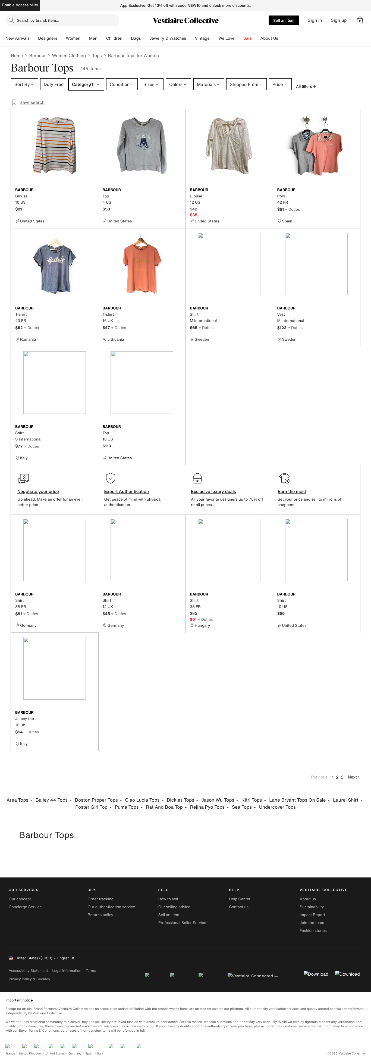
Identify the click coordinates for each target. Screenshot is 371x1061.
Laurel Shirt (345, 800)
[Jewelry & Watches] (190, 38)
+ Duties (292, 209)
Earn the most (292, 491)
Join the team (312, 923)
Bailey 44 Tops (52, 800)
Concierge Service (25, 907)
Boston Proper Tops (96, 800)
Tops (97, 55)
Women (73, 38)
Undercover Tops (277, 807)
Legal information (66, 970)
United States (55, 1053)
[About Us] (282, 38)
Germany (74, 1053)
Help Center (239, 899)
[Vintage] (214, 38)
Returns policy (100, 915)
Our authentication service (111, 907)
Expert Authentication (126, 491)
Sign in (315, 20)
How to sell (168, 899)
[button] (360, 20)
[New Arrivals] (34, 38)
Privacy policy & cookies (29, 979)
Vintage (202, 38)
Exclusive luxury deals (213, 491)
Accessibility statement (28, 970)
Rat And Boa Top (164, 807)
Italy (100, 1053)
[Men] (102, 38)
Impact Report (312, 915)
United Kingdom (30, 1053)
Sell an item (283, 20)
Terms (91, 970)
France (10, 1053)
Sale (247, 38)
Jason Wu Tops (218, 800)
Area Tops (17, 800)
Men (93, 38)
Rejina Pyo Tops (207, 807)
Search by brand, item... (38, 20)
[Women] (85, 38)
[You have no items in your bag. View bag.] (360, 20)
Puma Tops (127, 807)
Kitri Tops (251, 800)
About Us (269, 38)
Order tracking (100, 899)
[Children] (126, 38)
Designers (47, 38)
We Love (226, 38)
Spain (89, 1053)
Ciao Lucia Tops (142, 800)
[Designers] (61, 38)
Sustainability (312, 907)
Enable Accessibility (20, 5)
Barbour (37, 55)
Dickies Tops (180, 800)
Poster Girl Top (91, 807)
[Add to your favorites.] (90, 190)
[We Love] (239, 38)
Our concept (20, 899)
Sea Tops (242, 807)
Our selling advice (174, 907)
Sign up (339, 20)
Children (114, 38)
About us (308, 899)
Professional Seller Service (182, 923)
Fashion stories (313, 930)
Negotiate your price (38, 491)
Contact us (239, 907)
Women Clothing (69, 55)
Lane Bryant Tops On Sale (297, 800)
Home (17, 55)
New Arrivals (17, 38)
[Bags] (145, 38)
